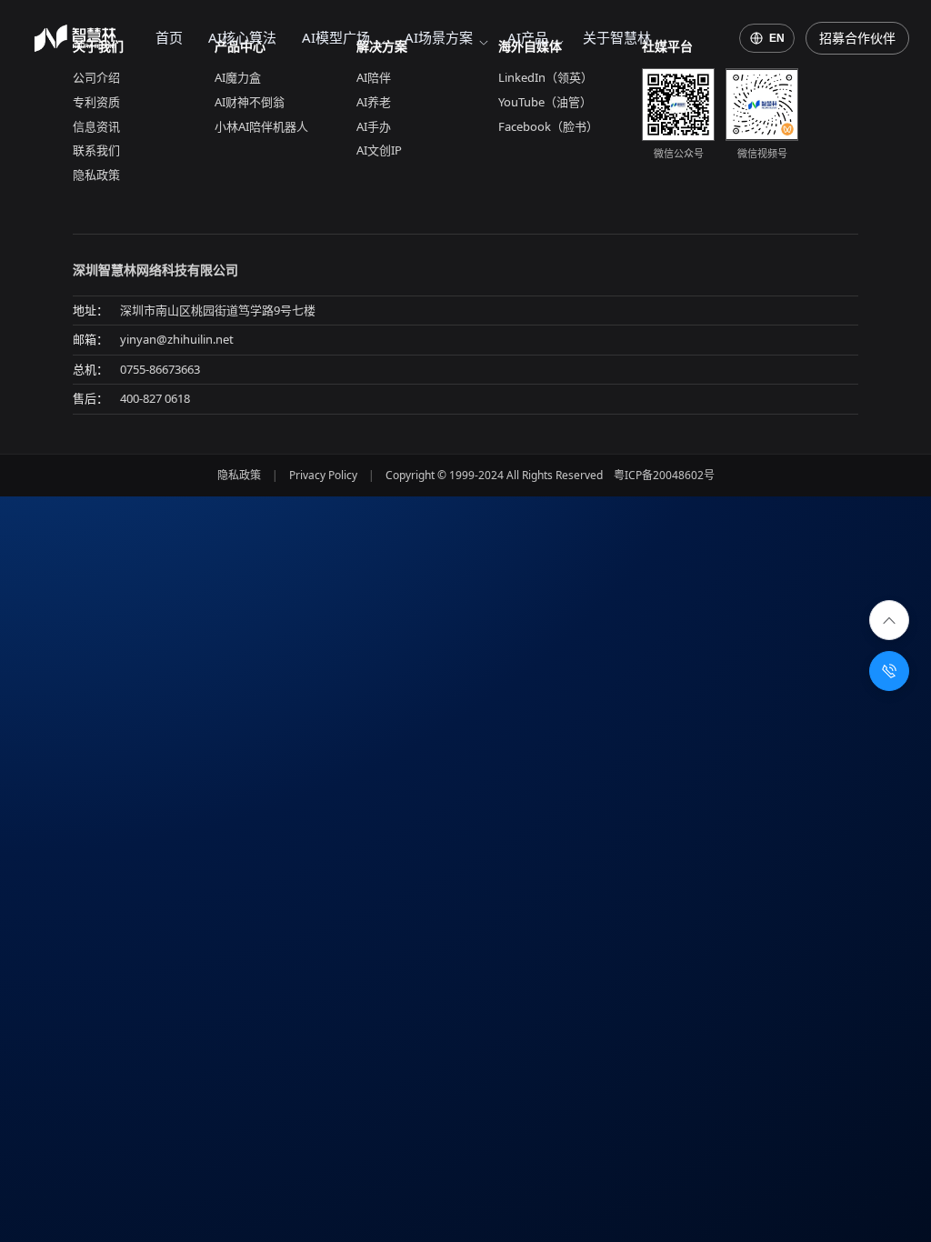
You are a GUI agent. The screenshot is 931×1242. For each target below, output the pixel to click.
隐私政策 (96, 174)
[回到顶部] (889, 620)
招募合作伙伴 (857, 37)
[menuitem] (169, 38)
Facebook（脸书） (548, 126)
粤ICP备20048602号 (664, 475)
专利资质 (96, 102)
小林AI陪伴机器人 (261, 126)
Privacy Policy (323, 475)
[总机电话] (889, 671)
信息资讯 (96, 126)
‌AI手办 (373, 126)
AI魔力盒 (238, 77)
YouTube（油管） (545, 102)
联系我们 (96, 150)
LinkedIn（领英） (545, 77)
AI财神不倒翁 (250, 102)
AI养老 (373, 102)
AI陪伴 (373, 77)
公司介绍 (96, 77)
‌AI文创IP (379, 150)
